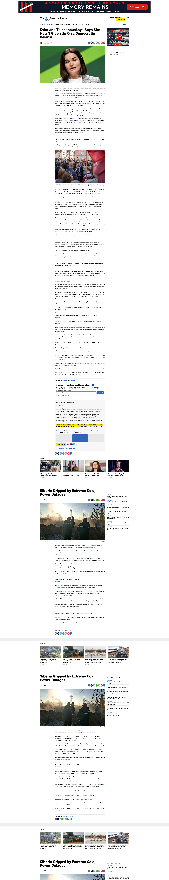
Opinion (68, 24)
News (43, 24)
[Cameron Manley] (41, 43)
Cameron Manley (48, 42)
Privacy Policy (67, 395)
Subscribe (100, 392)
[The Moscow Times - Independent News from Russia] (53, 18)
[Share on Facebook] (89, 43)
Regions (56, 24)
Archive (88, 24)
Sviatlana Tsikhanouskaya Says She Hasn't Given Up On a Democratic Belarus (70, 33)
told (67, 244)
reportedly (63, 558)
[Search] (128, 24)
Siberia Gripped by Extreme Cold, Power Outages (67, 493)
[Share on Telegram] (94, 43)
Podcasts (81, 24)
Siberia (66, 630)
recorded (82, 591)
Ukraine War (50, 24)
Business (62, 24)
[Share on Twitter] (92, 43)
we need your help (61, 422)
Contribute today (121, 19)
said (75, 564)
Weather (71, 630)
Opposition (72, 380)
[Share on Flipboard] (102, 43)
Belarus (66, 380)
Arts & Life (75, 24)
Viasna (74, 115)
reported (88, 547)
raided (73, 120)
